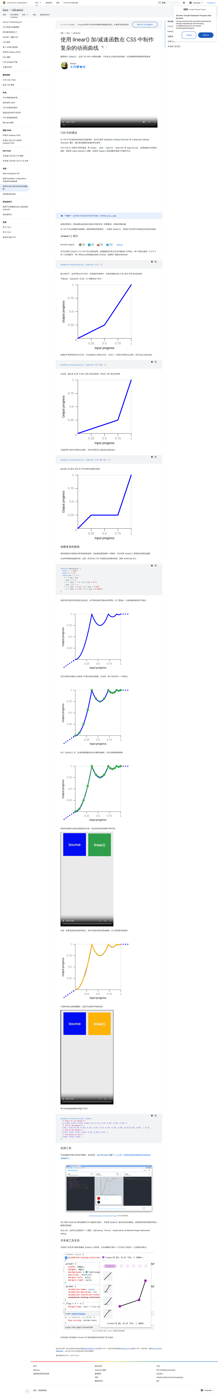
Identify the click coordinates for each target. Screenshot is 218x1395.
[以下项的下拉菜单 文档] (41, 2)
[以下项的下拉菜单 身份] (28, 14)
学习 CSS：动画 (110, 216)
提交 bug (36, 1370)
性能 (4, 15)
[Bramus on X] (71, 67)
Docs (5, 9)
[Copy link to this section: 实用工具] (73, 1148)
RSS (157, 1381)
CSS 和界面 (14, 15)
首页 (62, 33)
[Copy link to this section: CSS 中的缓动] (79, 133)
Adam (105, 1155)
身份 (23, 15)
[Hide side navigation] (27, 1391)
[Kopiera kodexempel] (155, 262)
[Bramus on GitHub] (74, 67)
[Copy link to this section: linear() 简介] (80, 236)
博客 (57, 3)
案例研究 (49, 3)
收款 (34, 15)
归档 (96, 1377)
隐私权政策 (43, 1390)
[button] (15, 84)
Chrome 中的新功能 (70, 3)
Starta (206, 35)
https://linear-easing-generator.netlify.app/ (103, 1216)
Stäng (189, 35)
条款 (34, 1390)
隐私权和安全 (45, 15)
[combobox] (168, 3)
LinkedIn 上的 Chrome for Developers (169, 1377)
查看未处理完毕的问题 (41, 1373)
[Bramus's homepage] (84, 67)
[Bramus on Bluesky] (81, 67)
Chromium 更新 (100, 1370)
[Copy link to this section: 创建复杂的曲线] (82, 547)
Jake (99, 1155)
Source (120, 245)
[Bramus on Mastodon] (78, 67)
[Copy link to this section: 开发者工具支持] (82, 1240)
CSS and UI (17, 9)
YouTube (159, 1373)
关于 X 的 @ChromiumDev (165, 1370)
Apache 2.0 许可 (126, 1349)
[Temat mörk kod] (152, 262)
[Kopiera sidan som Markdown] (103, 47)
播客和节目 (99, 1381)
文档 (36, 3)
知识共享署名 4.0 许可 (91, 1349)
